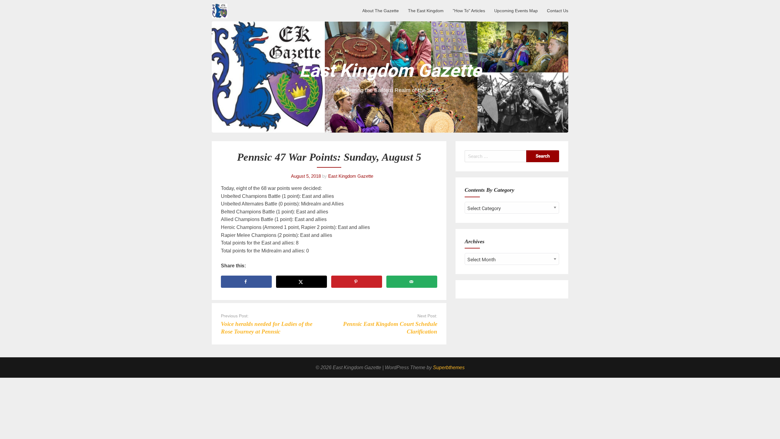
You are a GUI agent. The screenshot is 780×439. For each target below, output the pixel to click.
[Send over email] (411, 282)
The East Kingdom (426, 10)
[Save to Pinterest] (356, 282)
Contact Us (557, 10)
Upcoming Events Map (516, 10)
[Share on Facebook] (246, 282)
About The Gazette (380, 10)
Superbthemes (449, 367)
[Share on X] (301, 282)
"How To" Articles (469, 10)
